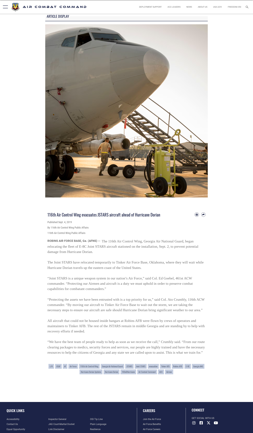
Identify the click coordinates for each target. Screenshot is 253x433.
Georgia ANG (198, 366)
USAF (58, 366)
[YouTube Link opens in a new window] (216, 423)
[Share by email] (203, 214)
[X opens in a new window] (208, 423)
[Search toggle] (247, 7)
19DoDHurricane (128, 371)
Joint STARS (140, 366)
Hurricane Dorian (111, 371)
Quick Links (15, 410)
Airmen (169, 371)
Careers (149, 410)
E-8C (188, 366)
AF (65, 366)
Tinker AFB (165, 366)
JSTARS (129, 366)
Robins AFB (177, 366)
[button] (5, 7)
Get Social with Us (203, 418)
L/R (51, 366)
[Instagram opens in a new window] (194, 423)
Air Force (73, 366)
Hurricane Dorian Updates (91, 371)
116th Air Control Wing (89, 366)
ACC (161, 371)
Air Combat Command (147, 371)
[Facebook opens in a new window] (201, 423)
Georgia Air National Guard (112, 366)
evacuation (153, 366)
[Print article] (197, 214)
